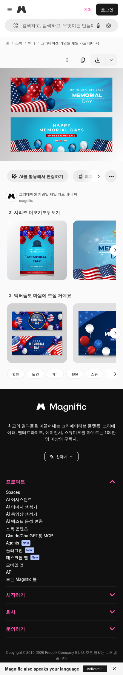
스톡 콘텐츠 (17, 528)
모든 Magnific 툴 (21, 579)
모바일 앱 (15, 565)
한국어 (61, 456)
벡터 (31, 42)
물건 (35, 373)
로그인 (107, 10)
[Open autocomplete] (13, 25)
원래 (34, 80)
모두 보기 (51, 212)
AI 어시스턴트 (19, 499)
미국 (55, 373)
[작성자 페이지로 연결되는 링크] (11, 197)
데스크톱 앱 (22, 557)
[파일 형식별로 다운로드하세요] (111, 60)
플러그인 (19, 550)
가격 (88, 10)
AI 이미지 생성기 (21, 507)
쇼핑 (94, 373)
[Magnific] (61, 408)
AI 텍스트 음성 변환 (24, 521)
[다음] (98, 176)
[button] (61, 456)
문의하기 (15, 628)
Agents (17, 543)
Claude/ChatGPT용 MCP (29, 536)
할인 (15, 373)
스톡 (18, 42)
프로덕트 (15, 481)
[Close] (114, 668)
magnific (26, 200)
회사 (11, 611)
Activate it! (95, 668)
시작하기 (15, 594)
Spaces (13, 492)
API (9, 572)
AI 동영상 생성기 (21, 514)
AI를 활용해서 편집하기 (41, 176)
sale (74, 373)
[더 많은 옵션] (67, 60)
